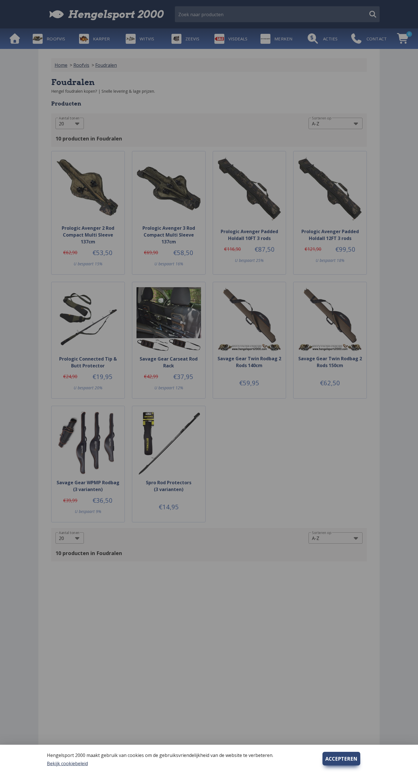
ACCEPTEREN (341, 758)
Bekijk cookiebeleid (67, 763)
